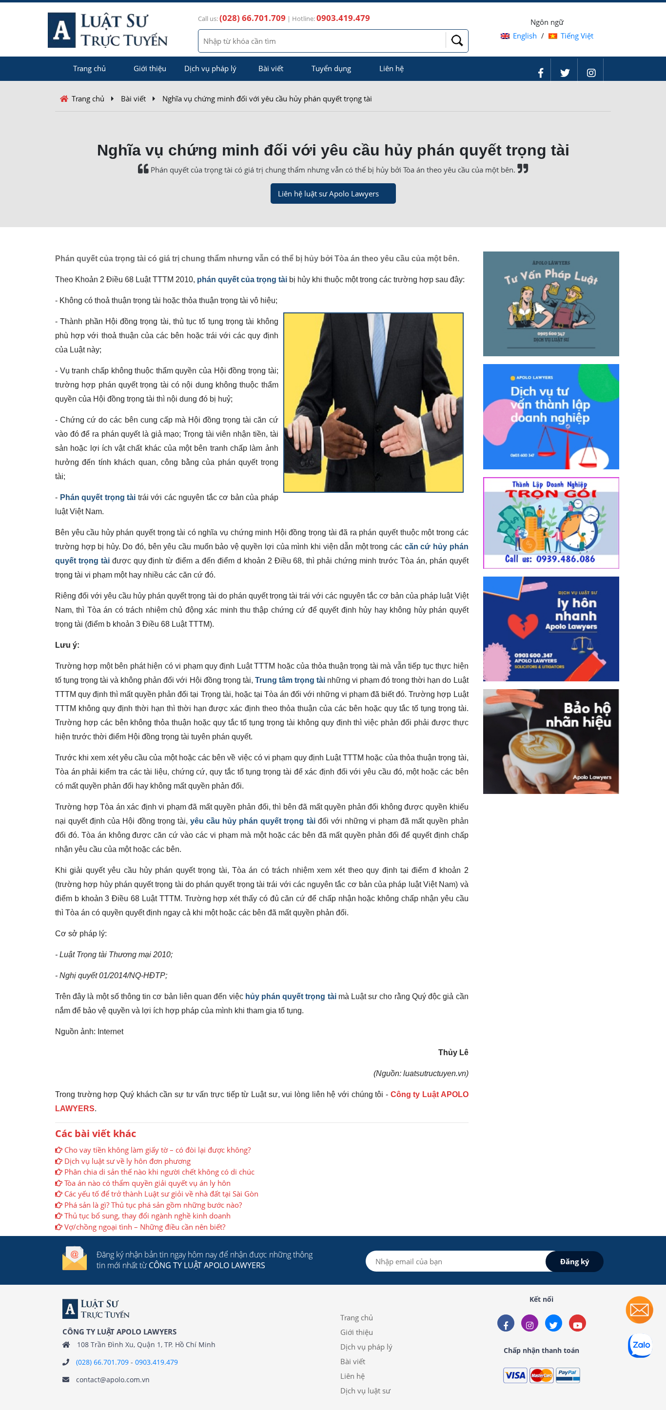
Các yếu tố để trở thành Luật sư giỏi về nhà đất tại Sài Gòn (161, 1193)
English (525, 35)
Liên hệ (391, 68)
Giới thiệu (150, 68)
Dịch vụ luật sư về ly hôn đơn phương (127, 1161)
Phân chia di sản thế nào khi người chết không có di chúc (159, 1172)
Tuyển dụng (331, 68)
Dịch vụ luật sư (365, 1390)
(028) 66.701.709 (102, 1362)
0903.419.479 (156, 1362)
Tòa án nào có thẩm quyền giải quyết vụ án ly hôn (147, 1183)
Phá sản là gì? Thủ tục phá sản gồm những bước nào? (153, 1205)
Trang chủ (89, 68)
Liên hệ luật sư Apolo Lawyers (328, 193)
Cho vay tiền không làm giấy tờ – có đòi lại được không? (157, 1150)
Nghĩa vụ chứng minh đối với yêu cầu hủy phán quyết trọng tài (267, 98)
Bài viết (270, 68)
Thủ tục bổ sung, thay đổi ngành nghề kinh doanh (147, 1215)
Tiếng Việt (577, 35)
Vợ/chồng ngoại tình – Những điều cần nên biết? (144, 1227)
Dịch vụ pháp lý (210, 68)
